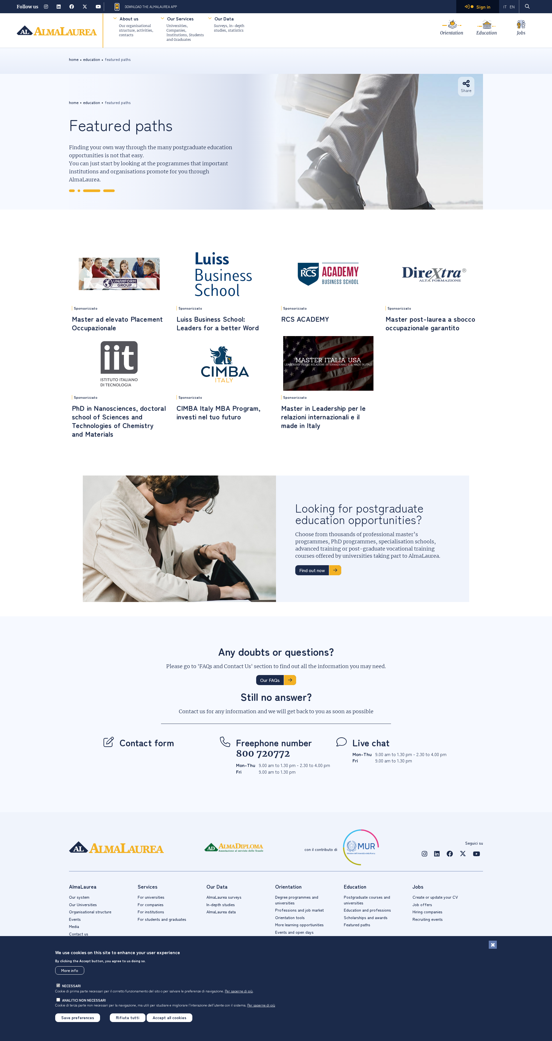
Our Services (180, 18)
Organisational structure (90, 912)
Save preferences (77, 1017)
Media (74, 926)
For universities (151, 897)
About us (129, 18)
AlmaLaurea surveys (223, 897)
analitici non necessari (84, 999)
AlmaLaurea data (221, 912)
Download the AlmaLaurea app (151, 6)
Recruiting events (428, 919)
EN (512, 6)
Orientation (451, 33)
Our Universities (83, 904)
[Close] (493, 945)
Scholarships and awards (366, 917)
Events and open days (294, 932)
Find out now (312, 570)
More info (69, 970)
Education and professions (367, 910)
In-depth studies (220, 904)
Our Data (224, 18)
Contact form (147, 742)
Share (466, 90)
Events (75, 919)
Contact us (78, 934)
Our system (79, 897)
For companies (151, 904)
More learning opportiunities (299, 924)
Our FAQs (270, 679)
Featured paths (357, 924)
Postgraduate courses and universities (367, 900)
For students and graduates (162, 919)
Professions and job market (299, 910)
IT (505, 6)
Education (486, 33)
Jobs (521, 33)
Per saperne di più (239, 990)
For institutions (151, 912)
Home (73, 59)
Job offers (422, 904)
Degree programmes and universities (296, 900)
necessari (71, 985)
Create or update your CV (435, 897)
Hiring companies (427, 912)
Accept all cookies (169, 1017)
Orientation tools (290, 917)
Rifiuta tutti (127, 1017)
